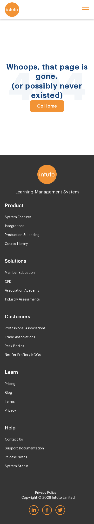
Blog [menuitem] (8, 393)
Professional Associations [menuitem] (25, 328)
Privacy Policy (45, 492)
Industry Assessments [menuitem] (22, 299)
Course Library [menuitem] (16, 244)
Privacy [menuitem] (10, 410)
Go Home (47, 106)
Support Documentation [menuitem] (24, 448)
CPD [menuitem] (8, 281)
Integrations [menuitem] (14, 226)
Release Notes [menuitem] (16, 457)
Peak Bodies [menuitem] (14, 346)
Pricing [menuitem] (10, 384)
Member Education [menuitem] (20, 273)
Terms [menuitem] (10, 401)
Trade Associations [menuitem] (20, 337)
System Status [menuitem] (16, 466)
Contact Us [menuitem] (14, 439)
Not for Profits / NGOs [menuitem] (23, 355)
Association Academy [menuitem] (22, 290)
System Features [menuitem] (18, 217)
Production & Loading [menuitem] (22, 235)
